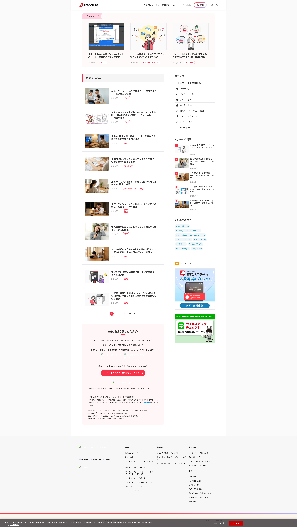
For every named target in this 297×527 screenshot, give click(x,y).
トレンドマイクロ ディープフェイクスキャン (171, 458)
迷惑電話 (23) (181, 244)
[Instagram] (96, 459)
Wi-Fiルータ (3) (187, 121)
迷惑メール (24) (200, 239)
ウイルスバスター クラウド (135, 467)
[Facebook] (84, 459)
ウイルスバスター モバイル (135, 478)
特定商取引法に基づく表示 (198, 497)
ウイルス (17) (186, 99)
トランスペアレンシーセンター (200, 461)
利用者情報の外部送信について (200, 493)
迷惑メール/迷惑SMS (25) (191, 83)
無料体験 (166, 4)
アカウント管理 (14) (188, 116)
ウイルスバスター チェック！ (167, 453)
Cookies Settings (219, 523)
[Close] (293, 522)
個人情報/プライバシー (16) (192, 110)
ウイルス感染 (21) (196, 244)
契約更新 (200, 5)
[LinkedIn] (107, 459)
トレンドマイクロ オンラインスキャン (171, 463)
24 (130, 313)
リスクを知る (147, 4)
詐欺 (126, 143)
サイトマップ (194, 485)
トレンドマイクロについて (198, 453)
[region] (148, 523)
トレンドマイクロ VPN (133, 486)
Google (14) (197, 248)
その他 (103, 62)
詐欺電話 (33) (199, 235)
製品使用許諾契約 (195, 489)
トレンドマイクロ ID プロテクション (138, 482)
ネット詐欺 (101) (182, 226)
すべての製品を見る (132, 490)
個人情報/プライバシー (133, 166)
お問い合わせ (194, 501)
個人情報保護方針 (195, 481)
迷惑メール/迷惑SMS (151, 62)
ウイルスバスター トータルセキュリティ (139, 462)
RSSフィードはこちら (189, 263)
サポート (176, 4)
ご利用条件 (193, 476)
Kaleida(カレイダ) (132, 453)
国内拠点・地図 (194, 457)
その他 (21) (185, 127)
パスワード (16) (187, 94)
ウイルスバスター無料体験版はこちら (123, 373)
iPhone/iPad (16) (182, 248)
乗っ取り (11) (186, 105)
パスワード (189, 62)
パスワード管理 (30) (183, 239)
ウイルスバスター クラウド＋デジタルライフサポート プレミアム (139, 473)
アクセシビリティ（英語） (198, 465)
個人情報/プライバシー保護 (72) (188, 230)
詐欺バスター (130, 457)
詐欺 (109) (184, 88)
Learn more (14, 525)
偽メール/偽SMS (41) (184, 235)
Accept (236, 523)
